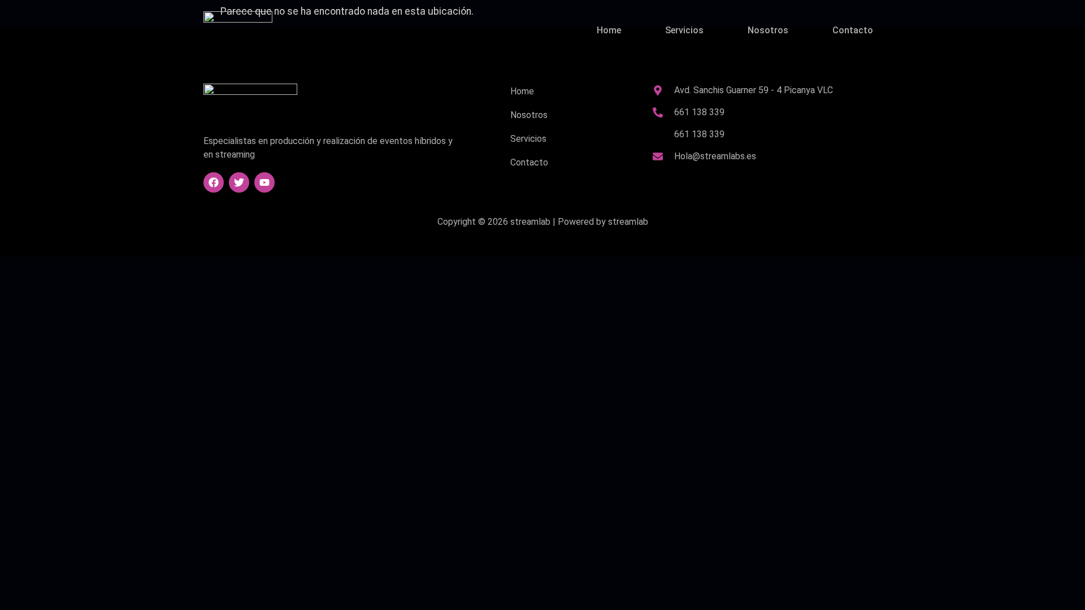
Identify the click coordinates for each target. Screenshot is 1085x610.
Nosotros (768, 30)
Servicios (684, 30)
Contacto (852, 30)
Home (609, 30)
